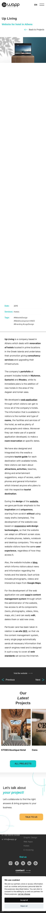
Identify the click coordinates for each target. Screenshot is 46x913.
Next (38, 679)
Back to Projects (36, 29)
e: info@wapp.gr (9, 839)
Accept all (24, 900)
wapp (28, 594)
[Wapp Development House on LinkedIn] (29, 863)
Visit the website (20, 673)
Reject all (24, 906)
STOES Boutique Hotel (16, 731)
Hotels (16, 312)
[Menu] (42, 4)
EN (35, 5)
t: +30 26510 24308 (11, 835)
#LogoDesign (28, 324)
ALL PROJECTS (23, 763)
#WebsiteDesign (20, 317)
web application (29, 399)
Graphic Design (30, 837)
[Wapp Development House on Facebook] (16, 863)
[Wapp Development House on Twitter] (23, 863)
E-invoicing (28, 850)
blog (35, 562)
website (34, 501)
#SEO (32, 321)
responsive (20, 526)
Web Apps (28, 841)
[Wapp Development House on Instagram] (10, 863)
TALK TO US (31, 817)
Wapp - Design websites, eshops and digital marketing (10, 4)
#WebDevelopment (22, 321)
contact (20, 870)
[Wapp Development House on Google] (35, 863)
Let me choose (24, 894)
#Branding (18, 324)
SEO (25, 631)
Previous (10, 679)
